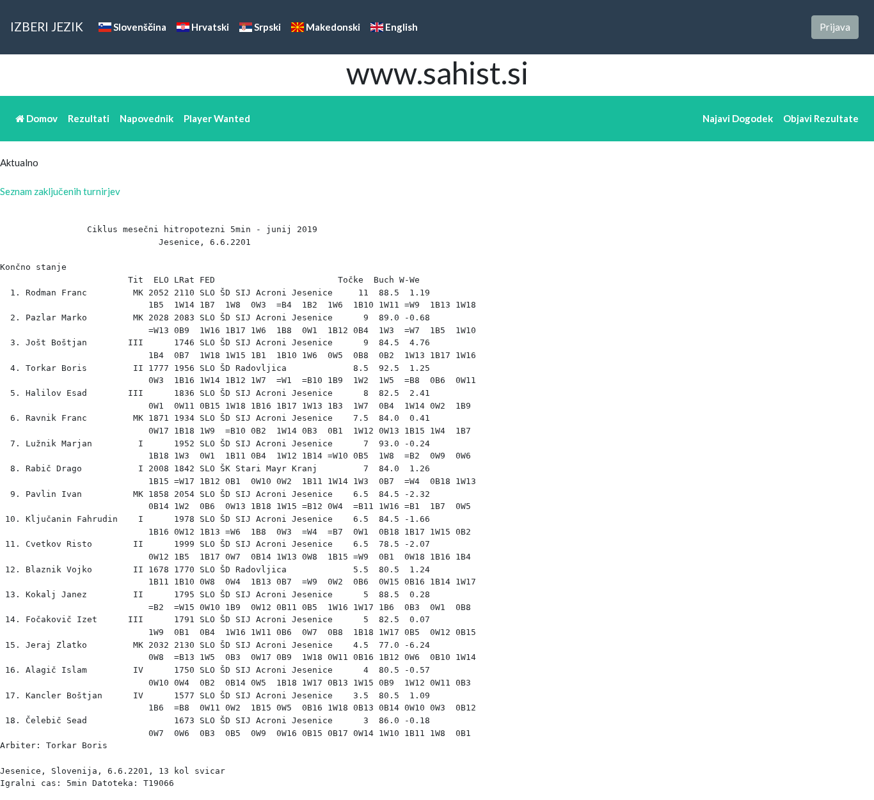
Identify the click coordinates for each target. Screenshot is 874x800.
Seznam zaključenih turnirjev (60, 191)
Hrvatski (209, 27)
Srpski (266, 27)
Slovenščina (138, 27)
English (400, 27)
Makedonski (332, 27)
